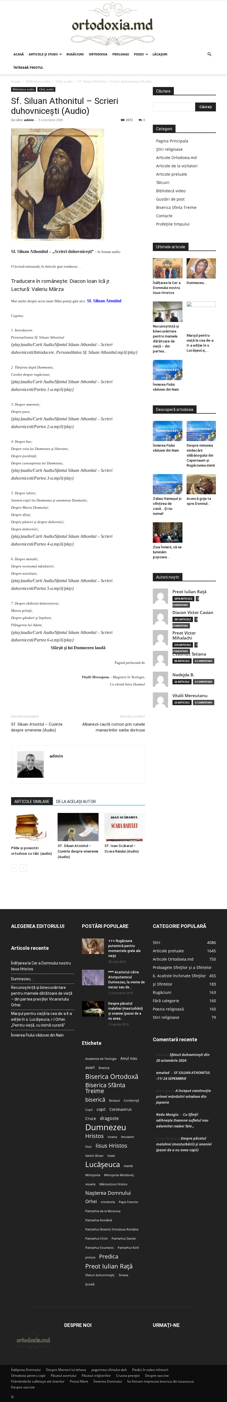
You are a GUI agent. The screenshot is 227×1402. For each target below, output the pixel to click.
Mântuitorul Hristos (113, 1184)
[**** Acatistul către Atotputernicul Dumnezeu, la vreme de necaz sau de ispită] (93, 977)
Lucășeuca (102, 1164)
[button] (209, 54)
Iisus (88, 1146)
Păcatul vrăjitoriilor (96, 1375)
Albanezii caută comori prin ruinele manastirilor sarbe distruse (113, 727)
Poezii (139, 54)
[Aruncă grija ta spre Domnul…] (201, 484)
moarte (90, 1184)
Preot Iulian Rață (109, 1266)
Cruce (90, 1118)
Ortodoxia (98, 54)
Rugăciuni (75, 54)
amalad (162, 1072)
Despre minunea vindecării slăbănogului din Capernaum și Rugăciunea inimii (201, 455)
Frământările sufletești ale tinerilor (38, 1381)
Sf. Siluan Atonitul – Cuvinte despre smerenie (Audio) (37, 727)
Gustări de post (170, 199)
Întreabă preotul (28, 67)
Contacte (164, 215)
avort (90, 1067)
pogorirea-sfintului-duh (109, 1369)
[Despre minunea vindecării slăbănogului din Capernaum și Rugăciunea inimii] (201, 431)
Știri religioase (169, 149)
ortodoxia (108, 1202)
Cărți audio (64, 81)
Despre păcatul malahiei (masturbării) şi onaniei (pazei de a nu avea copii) (184, 1144)
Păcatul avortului (63, 1375)
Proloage (120, 54)
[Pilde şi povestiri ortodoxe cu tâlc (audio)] (31, 828)
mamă (128, 1166)
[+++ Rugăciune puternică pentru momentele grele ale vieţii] (93, 946)
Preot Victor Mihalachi (184, 635)
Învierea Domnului (108, 1381)
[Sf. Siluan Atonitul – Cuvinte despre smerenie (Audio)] (78, 827)
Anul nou (128, 1058)
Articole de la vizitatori (177, 165)
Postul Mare (79, 1381)
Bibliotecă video (170, 190)
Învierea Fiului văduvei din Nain (37, 1035)
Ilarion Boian (94, 1156)
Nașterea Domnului (108, 1193)
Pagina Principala (172, 141)
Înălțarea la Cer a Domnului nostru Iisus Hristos (166, 288)
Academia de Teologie (101, 1059)
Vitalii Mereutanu (190, 695)
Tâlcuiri (162, 182)
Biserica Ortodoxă (111, 1076)
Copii (89, 1110)
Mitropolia (92, 1175)
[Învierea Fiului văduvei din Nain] (167, 370)
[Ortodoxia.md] (113, 24)
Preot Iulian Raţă (189, 591)
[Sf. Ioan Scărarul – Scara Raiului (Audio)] (124, 827)
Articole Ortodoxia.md (176, 157)
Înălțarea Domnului (26, 1369)
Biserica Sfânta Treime (105, 1088)
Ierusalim (127, 1137)
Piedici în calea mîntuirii (150, 1369)
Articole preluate (171, 174)
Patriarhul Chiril (96, 1238)
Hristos (94, 1136)
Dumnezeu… (196, 283)
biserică (95, 1099)
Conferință (131, 1100)
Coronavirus (120, 1109)
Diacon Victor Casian (192, 612)
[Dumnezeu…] (201, 268)
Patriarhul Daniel (124, 1238)
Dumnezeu (105, 1127)
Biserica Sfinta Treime (176, 207)
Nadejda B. (183, 674)
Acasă (19, 54)
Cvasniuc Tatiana (189, 654)
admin (29, 120)
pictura (90, 1257)
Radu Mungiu (167, 1114)
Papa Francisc (128, 1202)
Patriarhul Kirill (128, 1248)
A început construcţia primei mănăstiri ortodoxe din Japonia (183, 1096)
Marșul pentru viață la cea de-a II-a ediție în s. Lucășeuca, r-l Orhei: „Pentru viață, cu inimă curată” (41, 1019)
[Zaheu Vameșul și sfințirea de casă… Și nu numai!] (167, 484)
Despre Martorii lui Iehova (66, 1369)
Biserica (104, 1068)
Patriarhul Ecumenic (99, 1248)
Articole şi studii (43, 54)
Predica (108, 1256)
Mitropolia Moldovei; (119, 1175)
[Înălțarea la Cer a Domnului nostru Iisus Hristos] (167, 268)
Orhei (91, 1201)
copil (101, 1109)
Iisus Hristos (111, 1145)
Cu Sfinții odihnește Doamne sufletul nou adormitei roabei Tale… (182, 1120)
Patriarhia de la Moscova (102, 1211)
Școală (89, 1284)
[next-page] (23, 867)
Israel (111, 1156)
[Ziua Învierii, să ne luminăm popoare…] (167, 532)
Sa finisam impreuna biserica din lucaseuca (160, 1381)
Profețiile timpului (173, 224)
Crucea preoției (128, 1375)
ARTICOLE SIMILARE (32, 801)
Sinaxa (123, 1275)
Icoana (112, 1137)
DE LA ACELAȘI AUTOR (76, 801)
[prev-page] (14, 867)
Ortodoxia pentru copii (28, 1375)
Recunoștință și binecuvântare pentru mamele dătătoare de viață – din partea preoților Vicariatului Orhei (41, 996)
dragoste (109, 1118)
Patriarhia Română (98, 1220)
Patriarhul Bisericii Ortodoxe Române (111, 1229)
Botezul (114, 1100)
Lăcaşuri (160, 54)
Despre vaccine (157, 1375)
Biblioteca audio (38, 81)
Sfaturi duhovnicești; (100, 1275)
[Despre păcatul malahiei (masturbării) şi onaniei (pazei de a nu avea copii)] (93, 1009)
